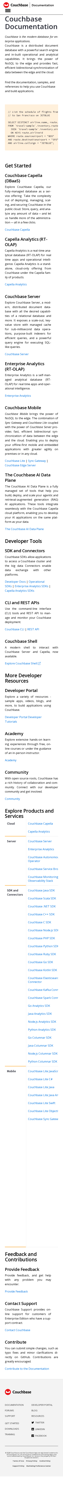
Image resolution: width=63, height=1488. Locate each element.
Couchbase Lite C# (40, 1079)
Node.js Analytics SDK (42, 1022)
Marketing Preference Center (38, 1466)
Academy (10, 760)
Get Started (12, 1423)
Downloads (12, 1428)
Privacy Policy (31, 1461)
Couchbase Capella (17, 230)
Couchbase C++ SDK (41, 914)
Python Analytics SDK (42, 1030)
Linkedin (40, 1429)
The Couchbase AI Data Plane (24, 529)
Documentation (14, 1404)
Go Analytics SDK (39, 1006)
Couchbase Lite (15, 461)
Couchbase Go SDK (40, 962)
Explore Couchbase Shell (21, 663)
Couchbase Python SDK (43, 946)
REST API (33, 629)
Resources (37, 1416)
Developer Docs (15, 582)
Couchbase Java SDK (41, 890)
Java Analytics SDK (40, 1014)
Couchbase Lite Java (41, 1087)
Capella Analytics (16, 284)
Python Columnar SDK (42, 1061)
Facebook (41, 1435)
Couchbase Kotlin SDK (42, 970)
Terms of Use (18, 1461)
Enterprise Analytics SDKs (31, 586)
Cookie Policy (44, 1461)
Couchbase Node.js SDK (43, 930)
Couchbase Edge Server (20, 465)
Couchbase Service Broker (45, 869)
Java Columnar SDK (40, 1045)
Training (10, 1434)
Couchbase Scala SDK (42, 898)
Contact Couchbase (17, 1330)
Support (10, 1416)
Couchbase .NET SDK (42, 906)
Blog (34, 1410)
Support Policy (18, 1466)
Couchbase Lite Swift (41, 1103)
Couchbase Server (17, 354)
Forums (9, 1410)
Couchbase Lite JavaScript (45, 1071)
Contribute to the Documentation (27, 1369)
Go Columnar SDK (39, 1038)
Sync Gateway (37, 461)
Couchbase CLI (14, 629)
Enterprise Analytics (18, 396)
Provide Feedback (16, 1291)
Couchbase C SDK (39, 922)
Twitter (39, 1422)
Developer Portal (16, 717)
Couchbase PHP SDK (41, 938)
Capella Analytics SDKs (19, 591)
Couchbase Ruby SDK (42, 954)
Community (12, 799)
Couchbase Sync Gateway (44, 1119)
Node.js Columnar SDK (43, 1053)
